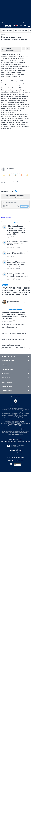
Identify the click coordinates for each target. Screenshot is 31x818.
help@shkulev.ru (19, 425)
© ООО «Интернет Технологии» (15, 460)
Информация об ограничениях (15, 434)
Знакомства (15, 22)
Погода (23, 22)
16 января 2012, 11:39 (6, 43)
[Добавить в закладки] (23, 48)
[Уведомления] (25, 26)
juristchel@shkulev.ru (17, 424)
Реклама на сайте (7, 369)
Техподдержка (7, 386)
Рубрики (4, 365)
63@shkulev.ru (23, 421)
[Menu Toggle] (2, 26)
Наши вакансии (7, 382)
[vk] (15, 401)
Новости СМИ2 (6, 217)
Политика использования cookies (15, 437)
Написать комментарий (10, 49)
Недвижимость (5, 22)
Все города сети (7, 390)
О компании (6, 378)
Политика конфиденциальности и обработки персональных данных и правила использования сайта (15, 442)
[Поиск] (21, 26)
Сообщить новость (8, 360)
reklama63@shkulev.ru (15, 430)
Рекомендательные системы (15, 439)
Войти (7, 206)
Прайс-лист (6, 373)
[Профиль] (29, 26)
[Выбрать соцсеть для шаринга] (28, 48)
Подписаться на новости (10, 356)
